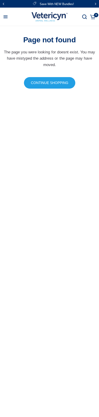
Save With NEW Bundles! (54, 4)
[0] (92, 17)
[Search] (84, 17)
